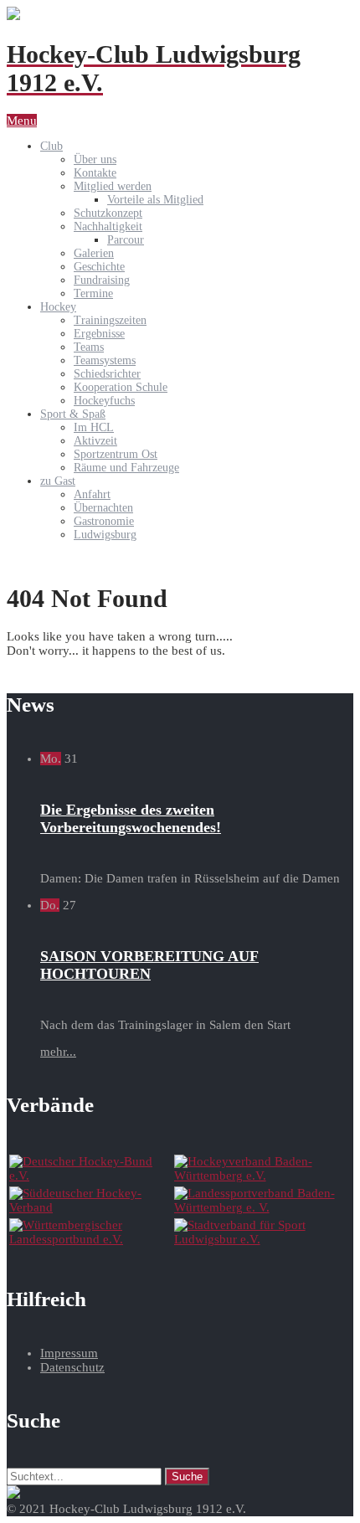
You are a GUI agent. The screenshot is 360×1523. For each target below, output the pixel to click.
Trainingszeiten (110, 320)
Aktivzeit (95, 441)
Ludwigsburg (105, 534)
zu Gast (57, 481)
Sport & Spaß (72, 414)
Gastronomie (104, 521)
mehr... (58, 1051)
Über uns (95, 159)
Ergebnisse (99, 333)
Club (51, 146)
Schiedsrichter (107, 374)
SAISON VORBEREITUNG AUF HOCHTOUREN (149, 965)
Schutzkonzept (108, 213)
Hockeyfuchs (104, 400)
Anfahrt (92, 494)
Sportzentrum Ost (115, 454)
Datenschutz (72, 1367)
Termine (93, 293)
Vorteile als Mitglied (155, 199)
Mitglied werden (113, 186)
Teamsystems (105, 360)
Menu (22, 120)
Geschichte (99, 266)
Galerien (94, 253)
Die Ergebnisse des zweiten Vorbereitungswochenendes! (130, 818)
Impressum (69, 1353)
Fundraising (102, 280)
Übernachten (103, 508)
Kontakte (95, 173)
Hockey (58, 307)
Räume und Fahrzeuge (126, 467)
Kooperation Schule (120, 387)
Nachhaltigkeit (108, 226)
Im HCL (94, 427)
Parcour (125, 240)
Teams (89, 347)
